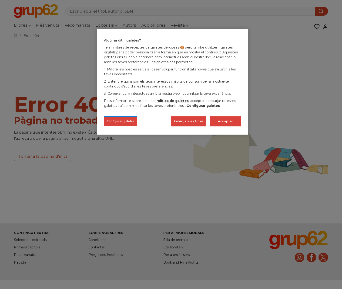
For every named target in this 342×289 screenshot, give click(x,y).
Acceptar (225, 121)
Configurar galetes (120, 121)
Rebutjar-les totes (189, 121)
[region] (172, 82)
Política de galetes (172, 101)
